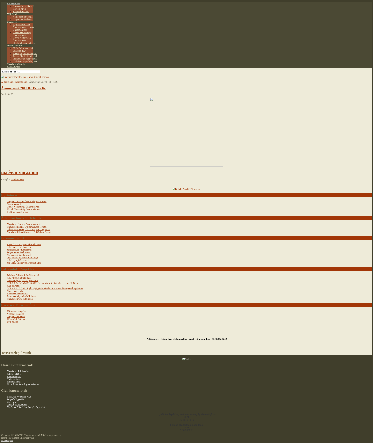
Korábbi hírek (21, 82)
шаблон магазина (19, 172)
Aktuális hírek (7, 82)
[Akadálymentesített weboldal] (25, 77)
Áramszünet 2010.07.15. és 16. (23, 88)
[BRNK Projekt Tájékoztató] (186, 189)
